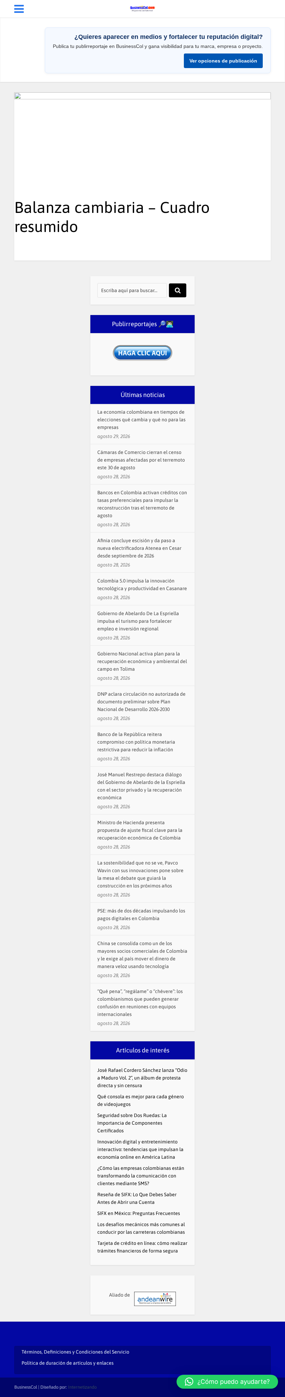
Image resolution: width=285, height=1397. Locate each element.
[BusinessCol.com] (142, 8)
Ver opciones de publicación (223, 61)
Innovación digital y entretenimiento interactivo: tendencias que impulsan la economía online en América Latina (140, 1149)
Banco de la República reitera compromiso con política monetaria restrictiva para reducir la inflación (136, 741)
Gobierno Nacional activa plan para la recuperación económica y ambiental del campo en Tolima (142, 661)
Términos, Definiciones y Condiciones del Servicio (75, 1352)
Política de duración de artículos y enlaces (68, 1363)
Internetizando (82, 1387)
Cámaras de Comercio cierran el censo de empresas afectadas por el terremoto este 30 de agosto (141, 459)
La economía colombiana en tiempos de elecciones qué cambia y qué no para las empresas (141, 419)
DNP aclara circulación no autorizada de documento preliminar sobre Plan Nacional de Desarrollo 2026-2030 (141, 701)
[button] (227, 1382)
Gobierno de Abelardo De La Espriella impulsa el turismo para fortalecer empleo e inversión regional (138, 621)
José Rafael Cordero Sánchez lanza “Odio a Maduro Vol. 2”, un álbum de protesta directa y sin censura (142, 1077)
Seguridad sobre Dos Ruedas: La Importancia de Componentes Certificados (132, 1123)
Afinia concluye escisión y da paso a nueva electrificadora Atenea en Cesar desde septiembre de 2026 (139, 548)
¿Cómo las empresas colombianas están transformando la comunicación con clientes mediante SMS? (140, 1175)
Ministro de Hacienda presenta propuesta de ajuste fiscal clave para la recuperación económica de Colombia (139, 830)
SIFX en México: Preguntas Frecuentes (138, 1213)
